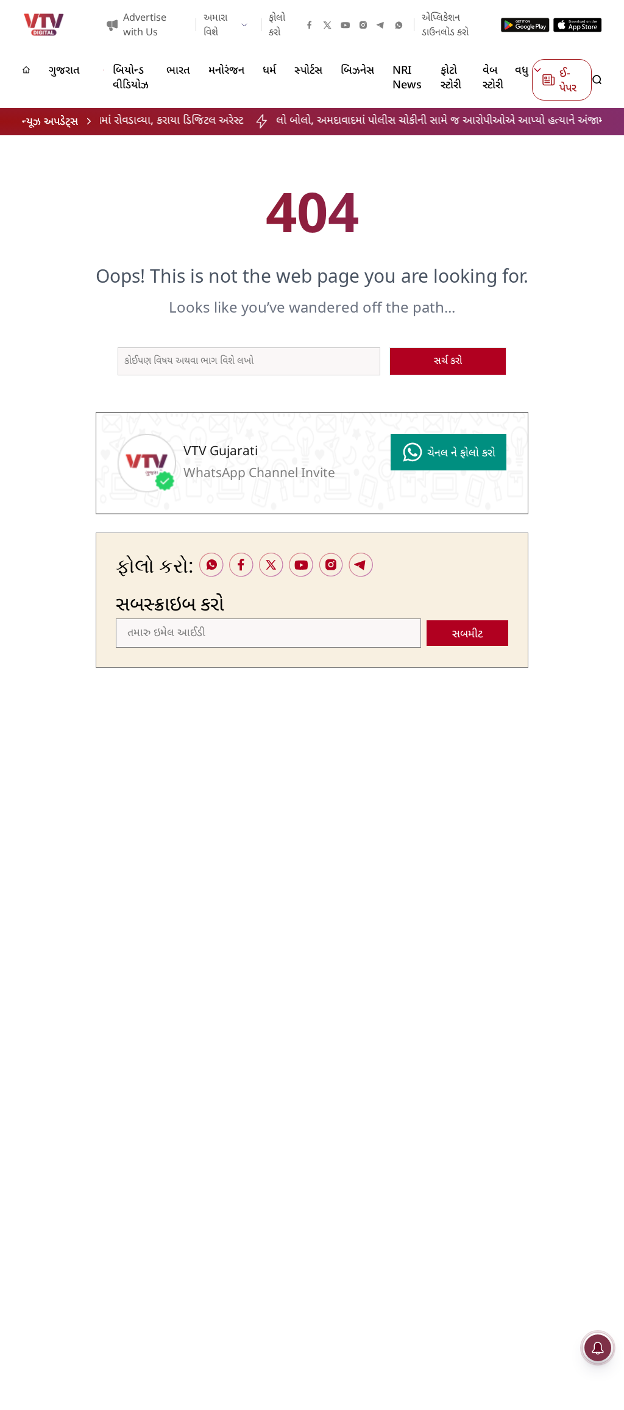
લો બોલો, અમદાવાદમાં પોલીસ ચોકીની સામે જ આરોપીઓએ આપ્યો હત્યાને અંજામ (410, 121)
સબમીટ (467, 635)
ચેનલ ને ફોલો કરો (461, 454)
